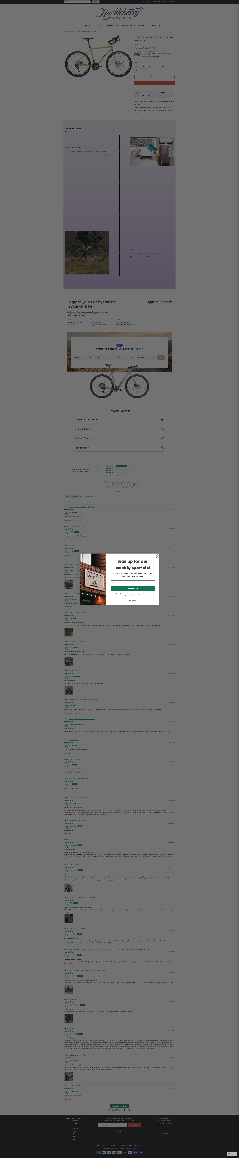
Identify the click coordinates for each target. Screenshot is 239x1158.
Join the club (132, 588)
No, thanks (132, 600)
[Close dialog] (156, 556)
